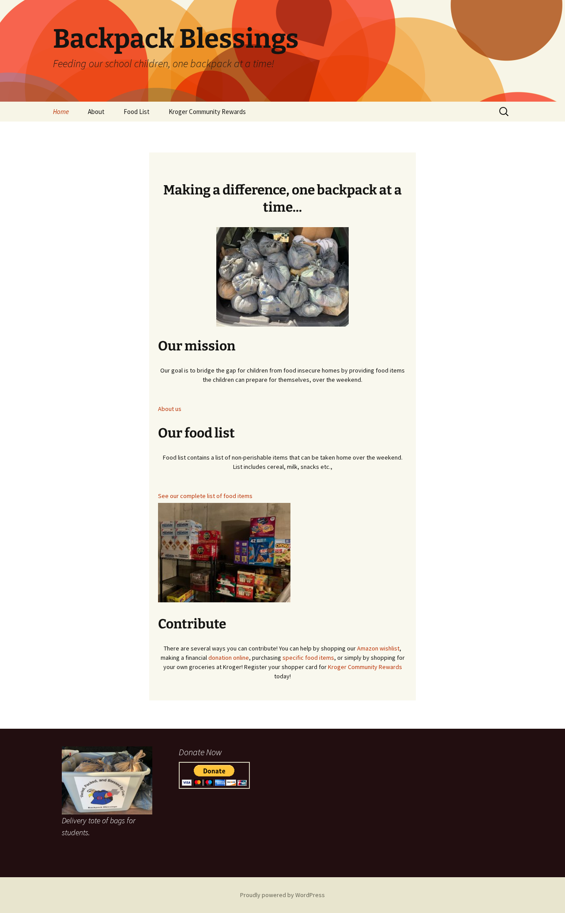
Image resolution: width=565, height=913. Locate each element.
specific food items (308, 658)
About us (169, 409)
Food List (137, 111)
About (96, 111)
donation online (228, 658)
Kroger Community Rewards (207, 111)
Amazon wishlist (377, 648)
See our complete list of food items (205, 496)
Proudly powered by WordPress (282, 895)
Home (61, 111)
